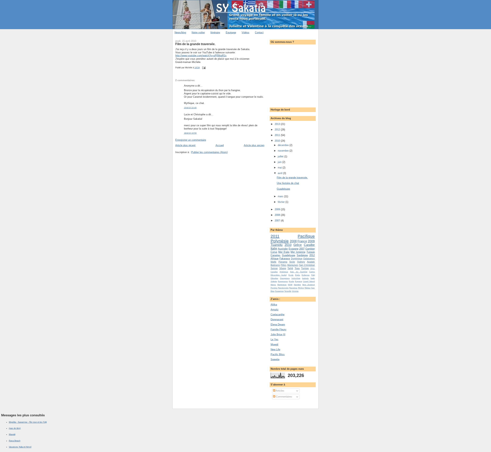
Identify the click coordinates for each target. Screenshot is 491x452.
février (281, 201)
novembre (283, 150)
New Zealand (308, 285)
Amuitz (274, 309)
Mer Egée (283, 252)
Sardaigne (302, 255)
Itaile (313, 278)
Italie (274, 248)
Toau (297, 268)
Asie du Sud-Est (298, 272)
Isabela (305, 278)
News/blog (180, 32)
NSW (290, 285)
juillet (281, 156)
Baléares (275, 265)
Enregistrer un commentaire (190, 140)
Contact (259, 32)
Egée (297, 275)
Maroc (273, 285)
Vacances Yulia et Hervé (20, 447)
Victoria (295, 291)
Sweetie (275, 359)
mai (280, 167)
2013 (278, 124)
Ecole (290, 275)
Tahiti (290, 268)
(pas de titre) (15, 428)
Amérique (284, 272)
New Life (275, 349)
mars (281, 196)
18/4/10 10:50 (190, 133)
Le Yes (274, 339)
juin (280, 162)
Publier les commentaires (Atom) (209, 152)
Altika (274, 304)
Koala (291, 281)
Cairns (312, 272)
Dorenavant (277, 319)
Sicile (292, 262)
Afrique (274, 258)
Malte (273, 262)
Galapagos (309, 258)
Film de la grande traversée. (195, 44)
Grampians (285, 278)
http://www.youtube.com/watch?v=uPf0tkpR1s (201, 55)
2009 (278, 209)
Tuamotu (277, 245)
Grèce (297, 245)
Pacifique (306, 236)
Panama (282, 262)
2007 (278, 220)
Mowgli (274, 344)
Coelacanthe (277, 314)
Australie (283, 248)
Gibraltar (274, 278)
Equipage (231, 32)
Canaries (275, 255)
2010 (278, 140)
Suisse (274, 268)
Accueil (220, 145)
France (302, 241)
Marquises (292, 265)
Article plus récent (185, 145)
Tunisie (305, 268)
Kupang (298, 281)
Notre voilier (198, 32)
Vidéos (245, 32)
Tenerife (287, 291)
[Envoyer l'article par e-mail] (203, 67)
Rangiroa (293, 288)
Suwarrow (279, 291)
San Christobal (307, 265)
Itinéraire (215, 32)
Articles (279, 390)
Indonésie (296, 278)
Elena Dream (278, 324)
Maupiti (12, 434)
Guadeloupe (283, 188)
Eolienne (306, 275)
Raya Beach (14, 441)
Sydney (301, 262)
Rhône (301, 288)
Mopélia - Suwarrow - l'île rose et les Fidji (28, 422)
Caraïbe (309, 245)
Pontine (274, 288)
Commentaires (283, 396)
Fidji (313, 275)
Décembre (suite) (279, 275)
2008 (278, 215)
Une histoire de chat (288, 183)
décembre (283, 145)
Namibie (297, 285)
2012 (278, 129)
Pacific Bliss (278, 354)
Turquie (310, 252)
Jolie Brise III (278, 334)
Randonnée (283, 288)
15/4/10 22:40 (190, 108)
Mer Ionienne (298, 252)
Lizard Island (309, 281)
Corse (274, 252)
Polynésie (280, 241)
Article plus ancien (254, 145)
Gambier (310, 248)
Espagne (293, 248)
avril (280, 173)
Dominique (296, 258)
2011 (278, 135)
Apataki (311, 262)
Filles (283, 265)
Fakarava (284, 258)
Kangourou (283, 281)
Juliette (274, 281)
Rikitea (308, 288)
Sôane (282, 268)
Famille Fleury (278, 329)
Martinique (282, 285)
